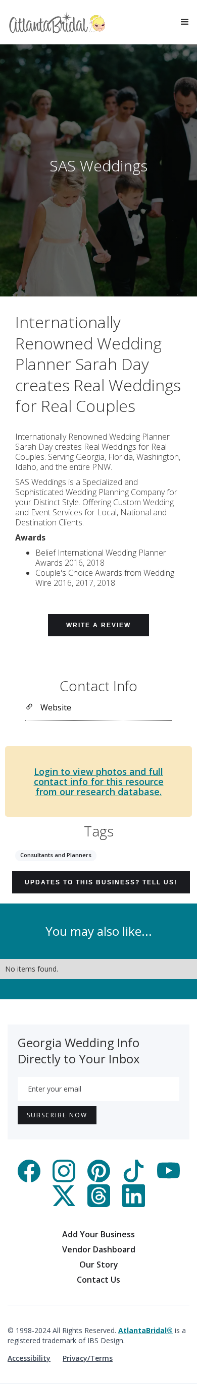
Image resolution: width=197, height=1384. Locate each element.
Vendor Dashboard (98, 1249)
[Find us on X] (64, 1204)
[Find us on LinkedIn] (133, 1204)
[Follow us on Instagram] (64, 1179)
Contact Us (98, 1280)
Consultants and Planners (55, 855)
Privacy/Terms (88, 1358)
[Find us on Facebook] (29, 1179)
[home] (57, 22)
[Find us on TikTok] (133, 1179)
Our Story (98, 1264)
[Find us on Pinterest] (98, 1179)
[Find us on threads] (98, 1204)
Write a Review (98, 625)
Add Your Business (98, 1234)
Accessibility (29, 1358)
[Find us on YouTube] (168, 1179)
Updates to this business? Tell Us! (101, 882)
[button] (185, 22)
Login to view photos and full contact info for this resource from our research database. (99, 781)
